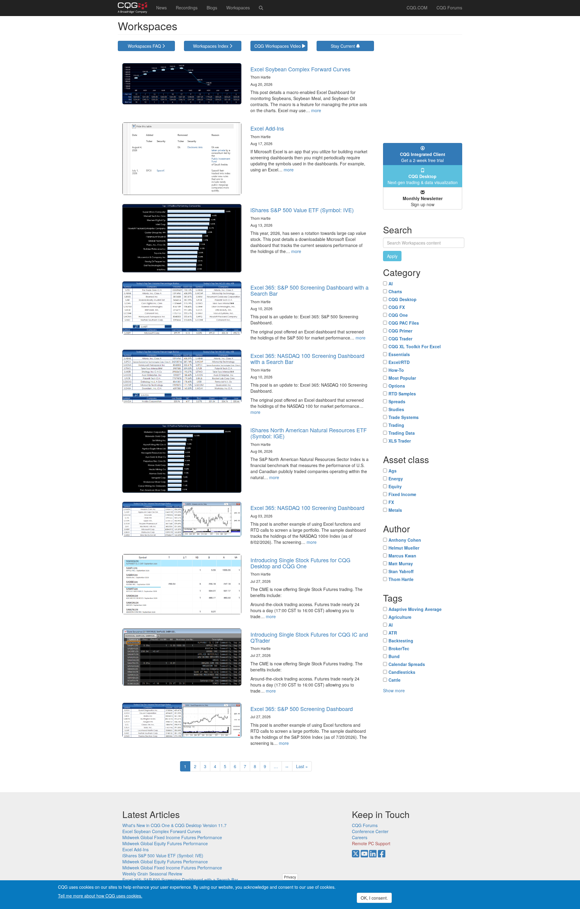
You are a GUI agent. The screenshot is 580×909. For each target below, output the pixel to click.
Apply (392, 256)
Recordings (187, 8)
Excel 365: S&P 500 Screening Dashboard (301, 709)
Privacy (290, 876)
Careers (359, 837)
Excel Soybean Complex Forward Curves (300, 69)
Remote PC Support (371, 843)
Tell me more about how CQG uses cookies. (100, 896)
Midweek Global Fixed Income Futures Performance (172, 837)
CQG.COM (417, 8)
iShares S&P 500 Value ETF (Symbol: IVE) (302, 210)
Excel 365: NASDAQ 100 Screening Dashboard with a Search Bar (307, 358)
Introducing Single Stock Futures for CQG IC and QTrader (309, 637)
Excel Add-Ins (267, 128)
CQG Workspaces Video (278, 46)
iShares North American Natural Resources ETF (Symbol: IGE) (308, 433)
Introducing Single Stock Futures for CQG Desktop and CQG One (300, 563)
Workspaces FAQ (145, 46)
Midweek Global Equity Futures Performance (165, 843)
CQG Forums (449, 8)
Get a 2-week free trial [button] (422, 157)
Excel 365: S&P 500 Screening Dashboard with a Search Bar (309, 290)
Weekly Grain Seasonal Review (152, 874)
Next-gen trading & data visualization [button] (423, 179)
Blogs (212, 8)
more (316, 110)
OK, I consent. (374, 898)
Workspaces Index (211, 46)
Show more (394, 690)
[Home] (135, 7)
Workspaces (238, 8)
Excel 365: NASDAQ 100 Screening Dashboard (307, 507)
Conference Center (370, 831)
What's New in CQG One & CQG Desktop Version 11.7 (174, 825)
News (161, 8)
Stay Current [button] (343, 46)
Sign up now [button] (423, 201)
